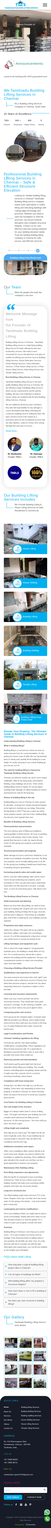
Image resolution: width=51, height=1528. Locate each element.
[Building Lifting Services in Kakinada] (11, 1369)
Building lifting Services (30, 1407)
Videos (6, 1424)
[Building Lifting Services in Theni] (40, 1356)
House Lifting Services (30, 1424)
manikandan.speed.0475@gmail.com (18, 1475)
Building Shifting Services (31, 1411)
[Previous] (9, 264)
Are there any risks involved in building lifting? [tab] (26, 1302)
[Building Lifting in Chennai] (25, 1383)
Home (6, 1407)
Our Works (8, 1420)
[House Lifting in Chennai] (25, 1343)
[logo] (21, 5)
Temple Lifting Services (30, 1428)
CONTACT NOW (34, 1497)
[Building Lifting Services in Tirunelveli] (40, 1369)
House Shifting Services (30, 1420)
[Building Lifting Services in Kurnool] (25, 1356)
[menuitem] (43, 5)
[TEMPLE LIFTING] (40, 1383)
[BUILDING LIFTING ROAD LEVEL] (11, 1343)
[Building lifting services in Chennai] (40, 1343)
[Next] (41, 264)
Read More (11, 431)
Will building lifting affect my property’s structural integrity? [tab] (26, 1282)
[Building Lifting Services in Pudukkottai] (25, 1369)
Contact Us (8, 1428)
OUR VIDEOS (13, 1497)
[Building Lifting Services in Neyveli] (11, 1356)
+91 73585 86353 (11, 1459)
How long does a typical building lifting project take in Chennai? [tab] (25, 1266)
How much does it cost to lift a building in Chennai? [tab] (27, 1292)
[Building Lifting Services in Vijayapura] (11, 1383)
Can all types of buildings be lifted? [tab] (24, 1274)
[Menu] (43, 5)
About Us (7, 1412)
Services (7, 1416)
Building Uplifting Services (31, 1416)
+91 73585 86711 (11, 1463)
